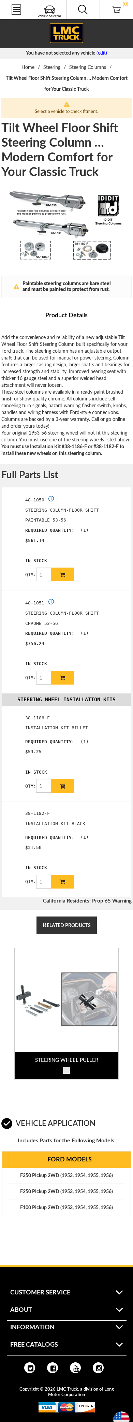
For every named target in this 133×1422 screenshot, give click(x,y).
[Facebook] (52, 1367)
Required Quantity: (49, 530)
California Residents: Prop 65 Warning (87, 901)
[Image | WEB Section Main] (66, 1000)
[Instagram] (98, 1367)
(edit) (102, 53)
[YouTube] (75, 1367)
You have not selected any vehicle (60, 53)
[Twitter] (29, 1367)
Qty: (30, 574)
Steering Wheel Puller (66, 1060)
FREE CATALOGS (18, 20)
